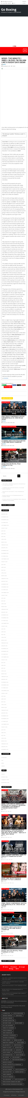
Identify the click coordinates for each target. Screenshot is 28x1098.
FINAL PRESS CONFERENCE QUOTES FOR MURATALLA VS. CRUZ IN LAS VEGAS (13, 418)
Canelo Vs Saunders (8, 1028)
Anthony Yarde (7, 1023)
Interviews (4, 757)
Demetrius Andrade (8, 1042)
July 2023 (3, 598)
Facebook (7, 1095)
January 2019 (4, 746)
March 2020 (4, 707)
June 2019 (3, 732)
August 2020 (4, 693)
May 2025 (3, 536)
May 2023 (3, 601)
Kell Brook (6, 1057)
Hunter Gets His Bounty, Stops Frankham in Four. (11, 464)
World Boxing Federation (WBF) (12, 1082)
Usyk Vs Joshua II (19, 1079)
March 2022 (4, 640)
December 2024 (4, 550)
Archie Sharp (18, 1023)
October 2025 (4, 522)
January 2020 (4, 713)
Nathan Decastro (8, 1067)
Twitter (14, 1095)
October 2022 (4, 620)
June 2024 (3, 567)
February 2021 (4, 676)
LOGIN (24, 3)
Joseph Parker (6, 1052)
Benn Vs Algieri (8, 387)
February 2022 (4, 643)
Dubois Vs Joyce (7, 1047)
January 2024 (4, 581)
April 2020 (3, 704)
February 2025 (4, 545)
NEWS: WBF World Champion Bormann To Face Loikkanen (11, 878)
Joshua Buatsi (18, 1052)
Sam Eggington (7, 1072)
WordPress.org (5, 782)
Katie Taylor (19, 1055)
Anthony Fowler (7, 1018)
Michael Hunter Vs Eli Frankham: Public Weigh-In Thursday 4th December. (14, 500)
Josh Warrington (7, 1055)
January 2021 (4, 679)
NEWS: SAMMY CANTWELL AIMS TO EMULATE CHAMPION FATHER (13, 855)
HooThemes (12, 1092)
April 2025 (3, 539)
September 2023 (5, 592)
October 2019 (4, 721)
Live (2, 760)
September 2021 (5, 657)
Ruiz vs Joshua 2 (20, 1069)
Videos (3, 766)
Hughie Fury (18, 1047)
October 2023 (4, 589)
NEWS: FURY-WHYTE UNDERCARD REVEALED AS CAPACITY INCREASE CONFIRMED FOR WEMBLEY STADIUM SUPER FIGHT (13, 806)
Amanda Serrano (7, 1016)
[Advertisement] (14, 31)
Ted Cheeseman (7, 1079)
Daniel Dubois (6, 1040)
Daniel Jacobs (18, 1040)
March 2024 (4, 575)
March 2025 (4, 542)
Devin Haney (20, 1042)
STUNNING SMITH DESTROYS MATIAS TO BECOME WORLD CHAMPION (13, 441)
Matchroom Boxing (18, 1060)
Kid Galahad (16, 1057)
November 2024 (5, 553)
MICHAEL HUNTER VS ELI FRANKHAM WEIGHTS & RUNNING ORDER (12, 496)
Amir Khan (19, 1016)
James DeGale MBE (7, 1050)
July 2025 (3, 531)
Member (24, 1)
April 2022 (3, 637)
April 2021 (3, 671)
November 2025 (4, 519)
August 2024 (4, 561)
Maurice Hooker (7, 1062)
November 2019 (4, 718)
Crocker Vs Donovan (8, 1038)
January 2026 (4, 514)
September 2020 (5, 690)
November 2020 (5, 685)
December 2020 (4, 682)
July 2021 (3, 662)
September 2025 (5, 525)
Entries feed (4, 777)
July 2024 (3, 564)
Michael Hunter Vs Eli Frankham (12, 1064)
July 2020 (3, 696)
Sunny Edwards (7, 1074)
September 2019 (5, 724)
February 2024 (4, 578)
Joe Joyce (18, 1050)
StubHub (6, 378)
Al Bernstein (6, 1013)
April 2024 (3, 573)
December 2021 (4, 648)
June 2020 (3, 699)
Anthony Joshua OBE (8, 1020)
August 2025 (4, 528)
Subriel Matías (19, 1072)
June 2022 (3, 631)
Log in (2, 774)
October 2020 (4, 687)
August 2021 (4, 659)
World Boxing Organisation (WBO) (12, 1084)
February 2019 (4, 744)
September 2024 (5, 559)
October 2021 (4, 654)
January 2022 (4, 645)
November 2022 (4, 617)
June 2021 (3, 665)
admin (4, 64)
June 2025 (3, 533)
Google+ (22, 1095)
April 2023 (3, 603)
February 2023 (4, 609)
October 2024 (4, 556)
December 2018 (4, 749)
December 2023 (4, 584)
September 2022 (5, 623)
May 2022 (3, 634)
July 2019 (3, 730)
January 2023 (4, 612)
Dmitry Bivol (18, 1045)
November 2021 (4, 651)
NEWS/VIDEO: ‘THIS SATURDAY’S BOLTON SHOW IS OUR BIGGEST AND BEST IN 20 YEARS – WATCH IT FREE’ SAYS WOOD (13, 832)
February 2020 (4, 710)
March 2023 (4, 606)
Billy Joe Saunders (8, 1025)
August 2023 (4, 595)
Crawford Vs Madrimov (9, 1035)
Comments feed (5, 779)
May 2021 (3, 668)
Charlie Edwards (7, 1030)
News (2, 763)
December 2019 (4, 716)
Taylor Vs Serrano (8, 1077)
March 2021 (4, 673)
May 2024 (3, 570)
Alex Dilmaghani (18, 1013)
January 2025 (4, 547)
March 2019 (4, 741)
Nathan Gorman (7, 1069)
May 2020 (3, 701)
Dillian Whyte (7, 1045)
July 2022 (3, 629)
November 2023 (4, 587)
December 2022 (4, 615)
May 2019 (3, 735)
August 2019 (4, 727)
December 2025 (4, 517)
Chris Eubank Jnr (7, 1033)
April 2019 (3, 738)
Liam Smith (6, 1060)
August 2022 (4, 626)
